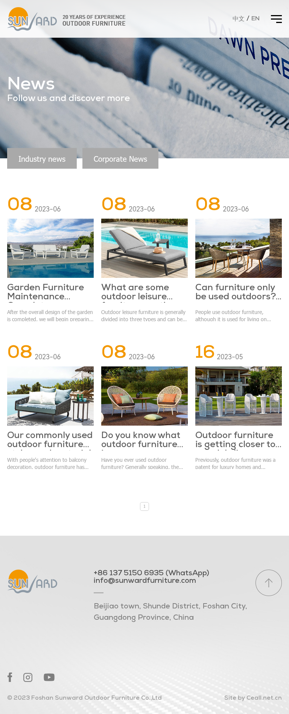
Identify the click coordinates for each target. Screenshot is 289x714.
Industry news (41, 158)
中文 (239, 19)
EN (255, 19)
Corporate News (120, 158)
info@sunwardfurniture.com (145, 581)
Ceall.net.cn (264, 698)
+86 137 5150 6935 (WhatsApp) (151, 573)
